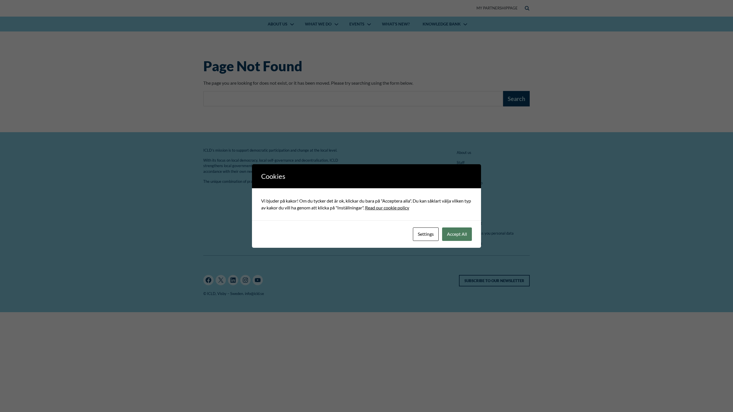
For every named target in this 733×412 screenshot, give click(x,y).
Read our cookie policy (387, 207)
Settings (426, 234)
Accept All (457, 234)
